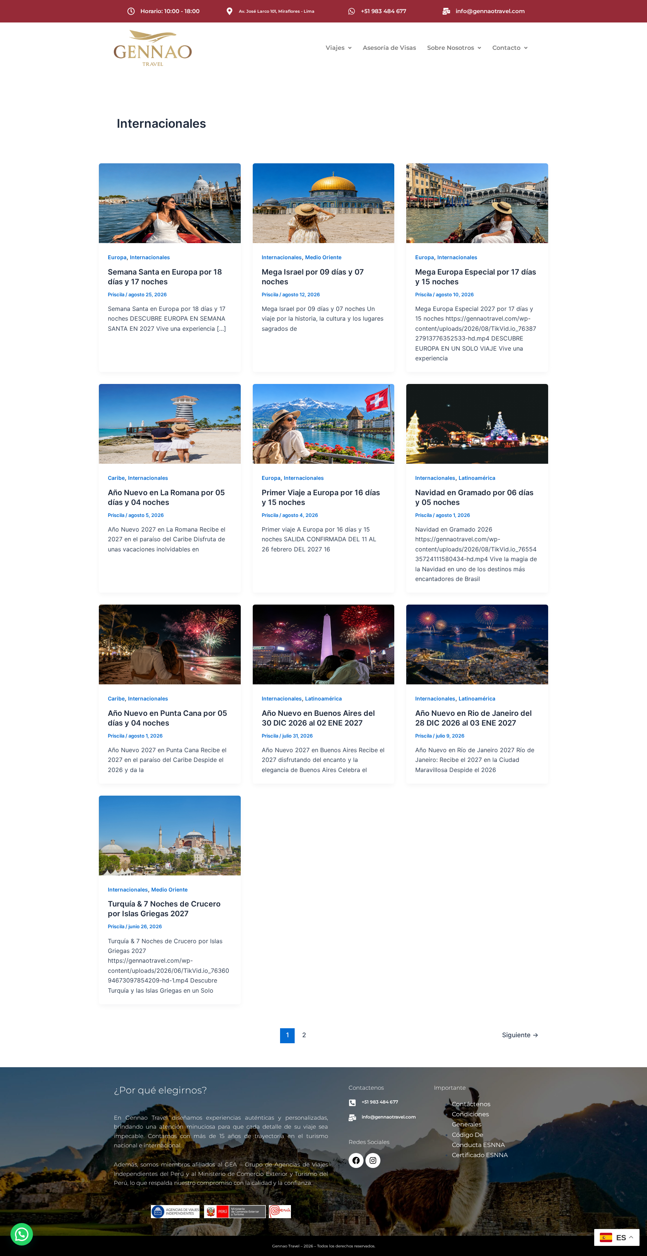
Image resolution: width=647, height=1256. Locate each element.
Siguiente (520, 1035)
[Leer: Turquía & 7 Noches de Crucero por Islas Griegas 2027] (170, 835)
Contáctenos (471, 1104)
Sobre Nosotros (450, 47)
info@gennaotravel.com (490, 11)
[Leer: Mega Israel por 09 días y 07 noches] (324, 202)
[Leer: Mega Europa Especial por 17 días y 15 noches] (477, 202)
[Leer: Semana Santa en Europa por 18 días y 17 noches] (170, 202)
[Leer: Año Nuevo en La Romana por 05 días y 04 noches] (170, 423)
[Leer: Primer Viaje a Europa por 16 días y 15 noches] (324, 423)
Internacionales (150, 257)
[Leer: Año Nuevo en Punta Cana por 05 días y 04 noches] (170, 644)
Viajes (335, 47)
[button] (338, 48)
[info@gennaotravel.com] (446, 11)
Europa (117, 257)
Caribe (116, 478)
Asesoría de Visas (389, 47)
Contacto (506, 47)
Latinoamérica (477, 478)
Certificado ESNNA (480, 1155)
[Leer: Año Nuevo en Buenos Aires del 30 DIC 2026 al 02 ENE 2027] (324, 644)
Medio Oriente (323, 257)
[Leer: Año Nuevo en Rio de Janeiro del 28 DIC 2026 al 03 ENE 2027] (477, 644)
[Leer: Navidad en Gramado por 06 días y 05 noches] (477, 423)
